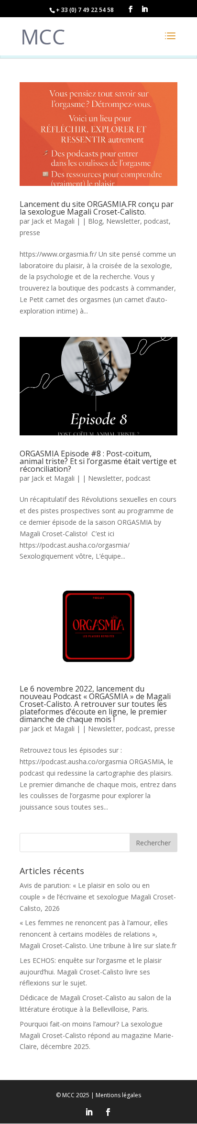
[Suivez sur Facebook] (108, 1112)
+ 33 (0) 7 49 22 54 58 (85, 10)
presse (30, 232)
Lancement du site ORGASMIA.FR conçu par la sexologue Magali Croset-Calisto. (97, 208)
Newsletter (123, 221)
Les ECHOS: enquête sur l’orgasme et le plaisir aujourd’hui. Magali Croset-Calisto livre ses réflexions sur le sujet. (91, 972)
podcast (156, 221)
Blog (95, 221)
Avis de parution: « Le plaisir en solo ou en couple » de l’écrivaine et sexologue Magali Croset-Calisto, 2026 (98, 897)
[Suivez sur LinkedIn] (89, 1112)
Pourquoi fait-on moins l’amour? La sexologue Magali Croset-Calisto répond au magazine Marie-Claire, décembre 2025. (97, 1035)
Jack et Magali (53, 221)
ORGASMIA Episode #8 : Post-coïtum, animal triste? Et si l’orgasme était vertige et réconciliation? (98, 461)
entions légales (118, 1095)
